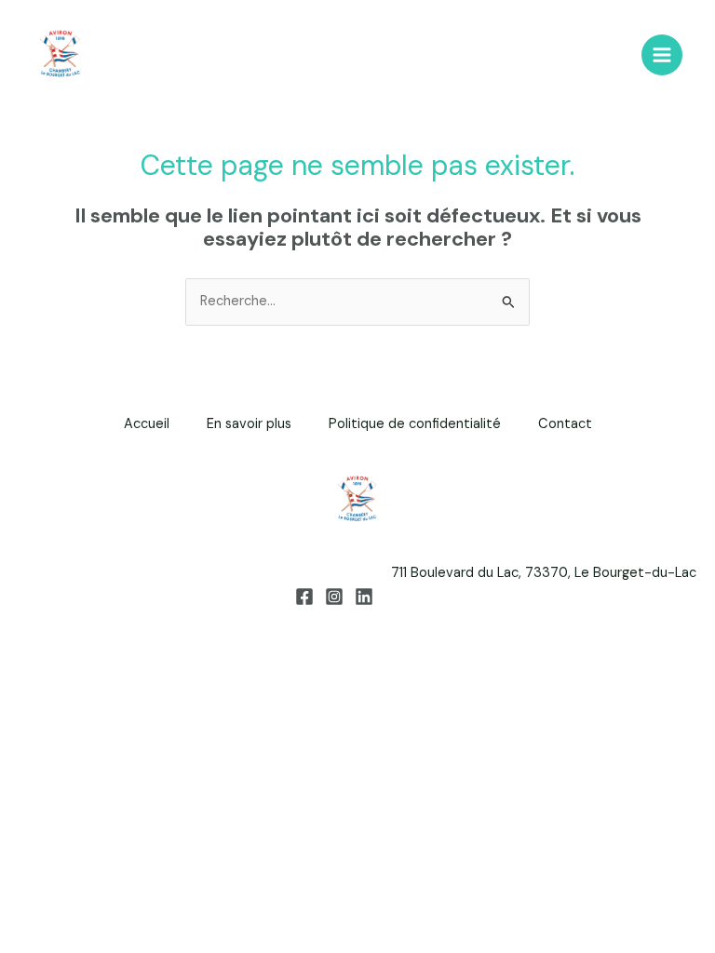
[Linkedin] (364, 596)
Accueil (146, 424)
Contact (565, 424)
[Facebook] (304, 596)
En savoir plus (249, 424)
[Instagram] (334, 596)
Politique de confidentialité (415, 424)
